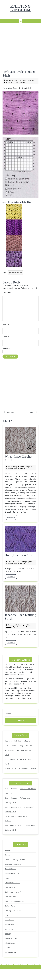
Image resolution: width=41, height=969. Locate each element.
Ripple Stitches (11, 938)
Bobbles (8, 850)
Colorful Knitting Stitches (15, 860)
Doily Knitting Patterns (14, 864)
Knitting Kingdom (20, 8)
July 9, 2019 (12, 467)
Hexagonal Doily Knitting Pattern (18, 741)
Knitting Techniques (13, 911)
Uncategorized (10, 952)
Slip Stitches (10, 943)
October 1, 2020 (11, 80)
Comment (8, 292)
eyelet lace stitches (15, 272)
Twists (7, 948)
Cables (7, 855)
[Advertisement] (20, 45)
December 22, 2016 (14, 625)
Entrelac (8, 878)
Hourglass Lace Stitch (20, 555)
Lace (6, 915)
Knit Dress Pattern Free (14, 892)
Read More (12, 517)
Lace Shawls (9, 920)
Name (6, 325)
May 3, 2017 (12, 562)
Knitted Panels (10, 906)
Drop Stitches (10, 869)
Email (6, 337)
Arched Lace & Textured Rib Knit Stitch (20, 769)
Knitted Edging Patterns (14, 901)
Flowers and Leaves (12, 883)
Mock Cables (10, 924)
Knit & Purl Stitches (12, 887)
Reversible (9, 929)
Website (6, 348)
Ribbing (8, 934)
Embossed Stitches (12, 873)
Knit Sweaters (10, 897)
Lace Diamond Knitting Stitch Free (18, 746)
